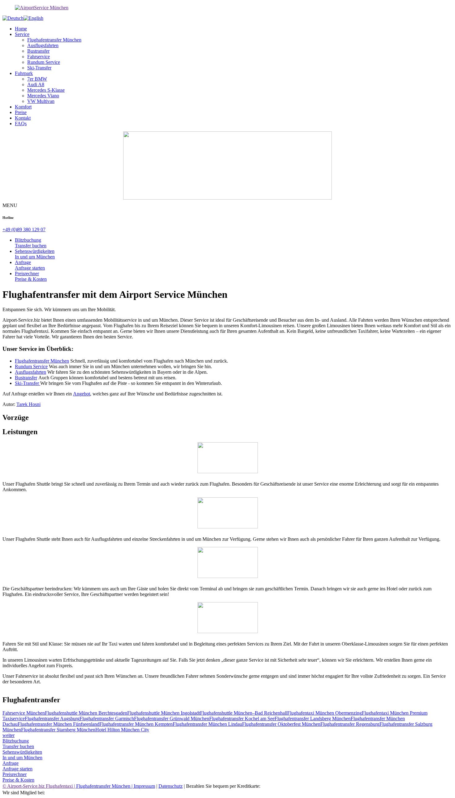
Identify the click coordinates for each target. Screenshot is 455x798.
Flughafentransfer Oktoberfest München (281, 724)
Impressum (144, 786)
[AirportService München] (227, 8)
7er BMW (37, 79)
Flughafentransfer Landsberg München (313, 718)
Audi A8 (35, 84)
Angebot (81, 393)
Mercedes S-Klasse (46, 90)
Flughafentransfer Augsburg (52, 718)
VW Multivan (40, 101)
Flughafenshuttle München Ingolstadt (163, 713)
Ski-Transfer (39, 67)
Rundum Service (43, 62)
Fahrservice (38, 56)
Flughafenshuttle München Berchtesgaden (86, 713)
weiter (8, 735)
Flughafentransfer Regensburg (349, 724)
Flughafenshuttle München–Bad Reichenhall (243, 713)
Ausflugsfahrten (42, 45)
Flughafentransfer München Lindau (207, 724)
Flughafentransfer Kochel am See (242, 718)
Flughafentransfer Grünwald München (171, 718)
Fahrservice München (23, 713)
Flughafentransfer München (54, 39)
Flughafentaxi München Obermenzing (324, 713)
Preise (21, 112)
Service (22, 34)
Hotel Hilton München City (122, 729)
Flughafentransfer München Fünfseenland (58, 724)
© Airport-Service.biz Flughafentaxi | (39, 786)
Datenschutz (170, 786)
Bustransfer (38, 51)
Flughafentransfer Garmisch (107, 718)
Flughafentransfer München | (105, 786)
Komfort (23, 106)
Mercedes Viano (43, 95)
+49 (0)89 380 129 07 (24, 229)
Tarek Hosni (28, 404)
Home (21, 28)
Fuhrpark (24, 73)
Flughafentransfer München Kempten (136, 724)
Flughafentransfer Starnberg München (58, 729)
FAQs (21, 123)
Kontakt (23, 118)
